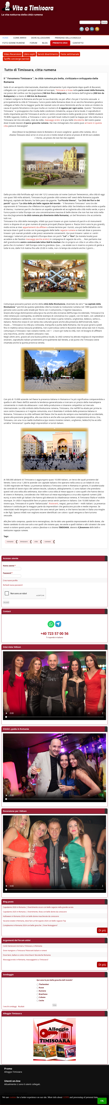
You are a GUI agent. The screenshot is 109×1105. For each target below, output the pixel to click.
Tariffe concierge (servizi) (16, 58)
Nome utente (9, 566)
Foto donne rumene (13, 43)
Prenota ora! (60, 43)
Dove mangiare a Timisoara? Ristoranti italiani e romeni (25, 950)
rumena (48, 541)
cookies (13, 1097)
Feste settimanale (70, 54)
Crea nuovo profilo (10, 580)
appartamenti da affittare (35, 227)
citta (36, 541)
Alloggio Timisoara (13, 1071)
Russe (41, 987)
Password (7, 573)
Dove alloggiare (40, 38)
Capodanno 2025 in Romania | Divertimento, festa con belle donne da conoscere (35, 912)
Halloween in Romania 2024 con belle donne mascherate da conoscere (31, 916)
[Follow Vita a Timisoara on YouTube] (87, 29)
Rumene (42, 991)
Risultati (21, 1006)
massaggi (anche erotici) (37, 239)
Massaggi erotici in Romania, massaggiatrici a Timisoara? (25, 959)
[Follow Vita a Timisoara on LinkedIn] (92, 29)
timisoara (24, 541)
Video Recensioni (12, 54)
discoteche (79, 120)
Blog (45, 43)
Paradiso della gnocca (68, 38)
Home (5, 38)
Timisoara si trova (64, 90)
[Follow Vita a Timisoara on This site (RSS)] (97, 29)
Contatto (78, 43)
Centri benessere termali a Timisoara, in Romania (22, 946)
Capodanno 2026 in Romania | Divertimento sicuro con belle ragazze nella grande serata (38, 907)
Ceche (41, 1000)
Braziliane (43, 994)
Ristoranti (53, 503)
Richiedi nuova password (12, 585)
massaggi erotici (52, 120)
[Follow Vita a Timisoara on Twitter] (81, 29)
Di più (102, 930)
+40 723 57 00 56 (54, 633)
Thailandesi (44, 984)
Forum (33, 43)
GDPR (66, 1097)
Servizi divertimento (48, 54)
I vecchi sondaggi (10, 1006)
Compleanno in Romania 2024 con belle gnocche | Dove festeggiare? (30, 925)
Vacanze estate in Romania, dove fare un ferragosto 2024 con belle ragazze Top (34, 921)
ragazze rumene (68, 230)
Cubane (42, 997)
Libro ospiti (29, 54)
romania (10, 541)
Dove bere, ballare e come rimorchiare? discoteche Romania (27, 955)
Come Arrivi (19, 38)
